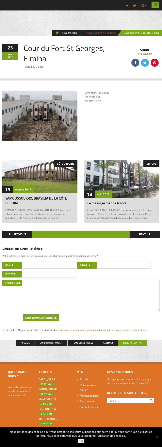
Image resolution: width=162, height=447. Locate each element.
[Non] (157, 437)
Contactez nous (89, 407)
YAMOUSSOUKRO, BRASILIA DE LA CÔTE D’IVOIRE (36, 201)
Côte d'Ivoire (65, 164)
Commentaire (13, 283)
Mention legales (89, 395)
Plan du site (87, 401)
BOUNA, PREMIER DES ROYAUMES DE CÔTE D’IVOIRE (49, 389)
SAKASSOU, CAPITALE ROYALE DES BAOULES (49, 399)
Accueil (90, 32)
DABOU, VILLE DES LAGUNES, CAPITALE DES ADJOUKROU (49, 379)
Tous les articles (83, 342)
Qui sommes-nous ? (51, 342)
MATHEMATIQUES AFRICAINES (49, 419)
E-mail (84, 265)
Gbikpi (39, 66)
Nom (8, 265)
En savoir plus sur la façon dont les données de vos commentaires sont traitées (103, 329)
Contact (108, 342)
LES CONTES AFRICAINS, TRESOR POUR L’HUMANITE (49, 409)
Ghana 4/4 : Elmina (105, 32)
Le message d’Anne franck (107, 203)
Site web (10, 274)
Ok (81, 440)
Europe (151, 164)
